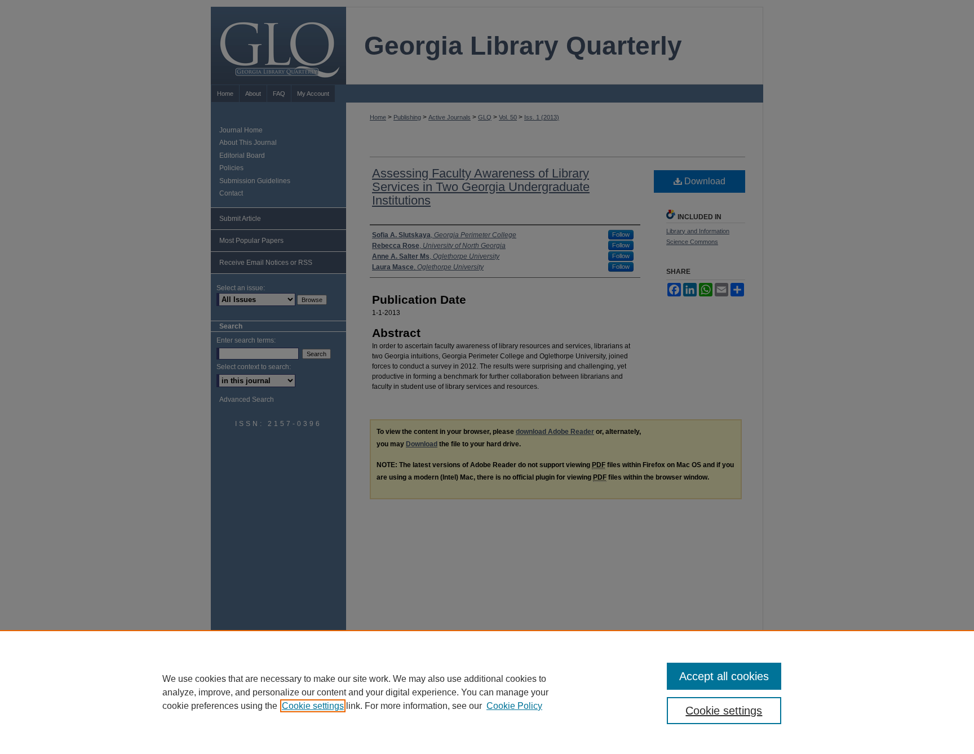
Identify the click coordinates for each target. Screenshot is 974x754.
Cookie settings (313, 706)
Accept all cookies (724, 676)
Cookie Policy (514, 706)
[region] (487, 692)
